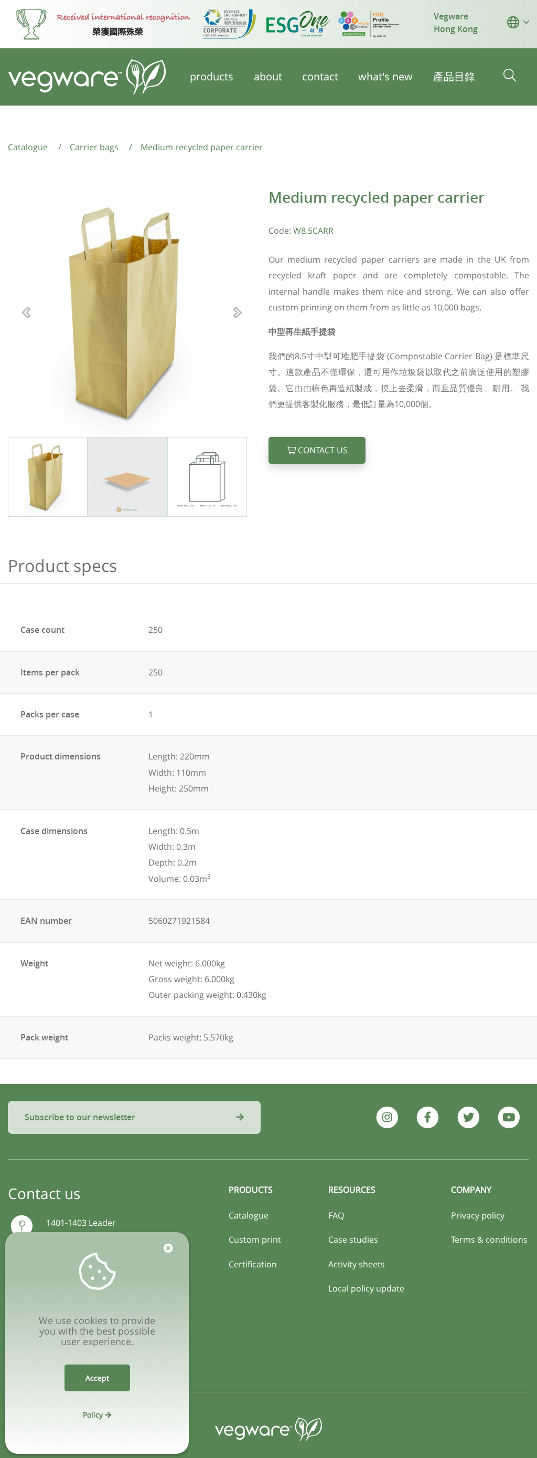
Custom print (255, 1239)
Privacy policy (477, 1215)
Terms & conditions (489, 1239)
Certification (253, 1264)
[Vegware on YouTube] (509, 1117)
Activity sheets (356, 1264)
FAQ (336, 1215)
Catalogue (248, 1215)
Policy (94, 1415)
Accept (97, 1378)
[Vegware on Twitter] (468, 1117)
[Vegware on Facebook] (428, 1117)
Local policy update (366, 1288)
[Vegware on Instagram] (387, 1117)
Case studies (353, 1239)
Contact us (322, 450)
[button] (513, 22)
